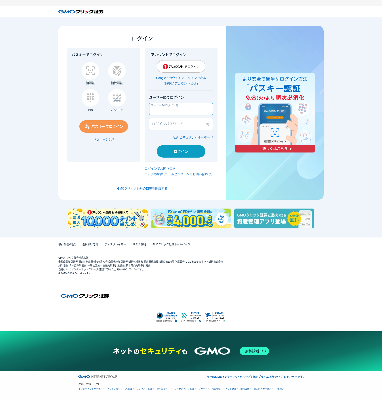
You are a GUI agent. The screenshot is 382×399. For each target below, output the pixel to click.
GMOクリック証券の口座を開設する (142, 188)
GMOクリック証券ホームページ (171, 244)
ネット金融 (230, 389)
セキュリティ (163, 389)
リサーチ (203, 389)
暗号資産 (245, 389)
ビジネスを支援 (144, 389)
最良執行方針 (90, 244)
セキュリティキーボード (196, 137)
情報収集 (216, 389)
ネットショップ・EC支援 (119, 389)
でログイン (192, 66)
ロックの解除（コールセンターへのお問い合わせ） (179, 174)
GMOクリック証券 (81, 11)
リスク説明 (139, 244)
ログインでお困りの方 (160, 168)
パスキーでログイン (107, 126)
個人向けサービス (262, 389)
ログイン (181, 151)
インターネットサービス (90, 389)
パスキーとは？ (103, 139)
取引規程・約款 (67, 244)
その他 (279, 389)
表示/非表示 (208, 124)
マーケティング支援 (184, 389)
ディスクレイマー (115, 244)
